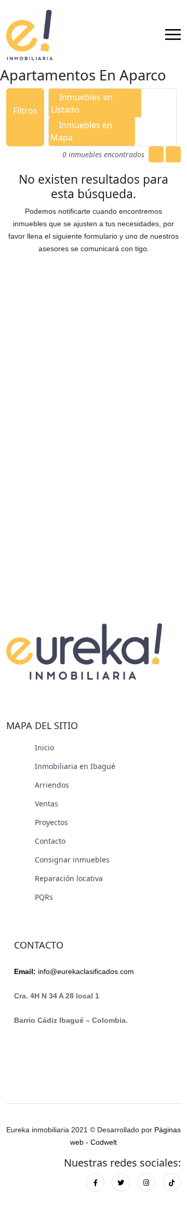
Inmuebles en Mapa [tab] (81, 131)
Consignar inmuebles (72, 860)
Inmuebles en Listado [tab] (82, 103)
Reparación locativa (69, 878)
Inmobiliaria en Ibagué (75, 766)
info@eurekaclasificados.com (74, 971)
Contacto (50, 841)
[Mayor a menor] (173, 154)
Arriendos (52, 785)
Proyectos (51, 822)
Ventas (46, 803)
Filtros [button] (25, 110)
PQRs (44, 897)
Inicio (44, 747)
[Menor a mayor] (156, 154)
